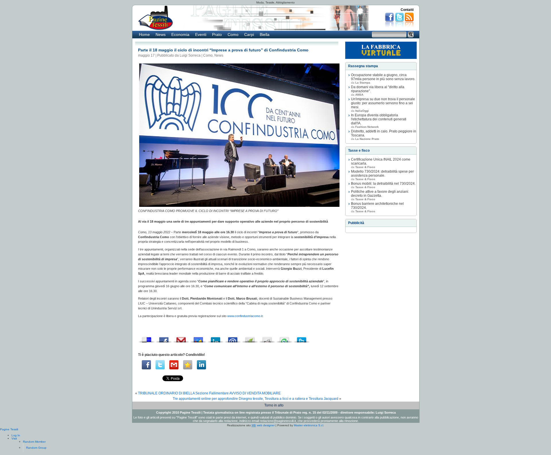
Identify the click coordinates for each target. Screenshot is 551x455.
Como (233, 34)
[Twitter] (160, 364)
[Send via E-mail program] (232, 338)
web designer (263, 425)
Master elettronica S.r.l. (309, 425)
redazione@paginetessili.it (278, 421)
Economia (180, 34)
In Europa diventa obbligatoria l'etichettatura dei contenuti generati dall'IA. (378, 119)
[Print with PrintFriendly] (250, 338)
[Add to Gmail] (181, 338)
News (161, 34)
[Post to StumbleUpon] (284, 338)
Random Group (36, 447)
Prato (217, 34)
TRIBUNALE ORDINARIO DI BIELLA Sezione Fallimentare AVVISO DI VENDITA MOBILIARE (209, 393)
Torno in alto (274, 405)
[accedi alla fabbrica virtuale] (381, 50)
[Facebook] (146, 364)
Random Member (34, 441)
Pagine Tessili (9, 429)
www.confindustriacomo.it (245, 316)
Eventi (200, 34)
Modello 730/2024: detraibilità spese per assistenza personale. (382, 173)
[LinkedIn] (201, 364)
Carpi (249, 34)
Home (144, 34)
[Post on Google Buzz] (198, 338)
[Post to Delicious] (146, 338)
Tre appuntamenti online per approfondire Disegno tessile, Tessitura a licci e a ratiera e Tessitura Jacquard (255, 399)
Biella (264, 34)
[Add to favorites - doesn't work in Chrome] (187, 364)
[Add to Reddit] (267, 338)
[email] (174, 364)
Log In (15, 435)
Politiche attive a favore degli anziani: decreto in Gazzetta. (380, 194)
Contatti (407, 10)
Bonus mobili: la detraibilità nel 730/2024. (383, 184)
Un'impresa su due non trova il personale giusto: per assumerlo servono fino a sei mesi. (383, 103)
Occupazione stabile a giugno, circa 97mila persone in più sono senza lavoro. (383, 77)
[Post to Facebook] (163, 338)
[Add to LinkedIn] (215, 338)
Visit (14, 438)
